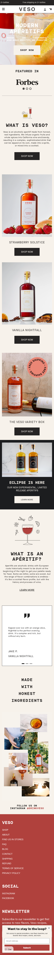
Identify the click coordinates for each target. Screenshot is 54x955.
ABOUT (6, 835)
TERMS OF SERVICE (13, 868)
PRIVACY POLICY (11, 873)
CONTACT (7, 854)
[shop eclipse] (27, 460)
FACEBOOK (8, 898)
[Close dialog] (49, 928)
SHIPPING (7, 859)
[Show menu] (3, 9)
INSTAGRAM (8, 893)
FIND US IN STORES (12, 839)
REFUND (6, 863)
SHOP (5, 830)
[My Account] (45, 9)
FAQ (4, 844)
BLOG (5, 849)
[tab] (24, 89)
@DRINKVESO (35, 808)
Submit (27, 947)
